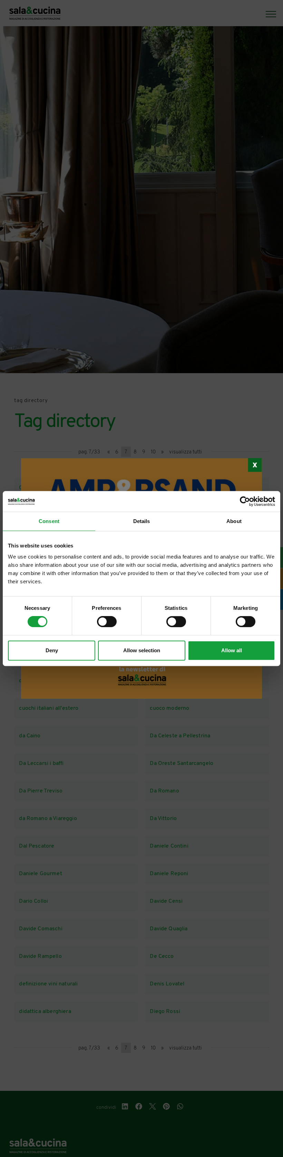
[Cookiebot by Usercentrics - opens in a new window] (245, 501)
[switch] (107, 621)
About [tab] (234, 521)
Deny (52, 650)
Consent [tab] (49, 521)
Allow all (231, 650)
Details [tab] (141, 521)
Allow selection (141, 650)
